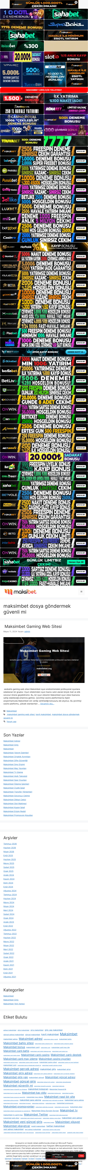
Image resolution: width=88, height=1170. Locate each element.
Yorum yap (11, 721)
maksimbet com (9, 1065)
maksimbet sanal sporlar (62, 1107)
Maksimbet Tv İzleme (13, 772)
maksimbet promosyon (65, 1103)
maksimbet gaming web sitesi (21, 714)
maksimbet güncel (36, 1077)
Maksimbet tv (69, 1110)
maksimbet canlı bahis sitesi (11, 1055)
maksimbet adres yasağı (51, 1039)
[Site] (44, 151)
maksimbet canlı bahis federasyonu (40, 1051)
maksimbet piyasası (25, 1103)
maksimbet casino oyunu (10, 1062)
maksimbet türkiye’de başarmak (58, 1115)
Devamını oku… (47, 704)
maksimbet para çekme (74, 1100)
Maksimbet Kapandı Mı (58, 1089)
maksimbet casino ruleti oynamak (28, 1062)
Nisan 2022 (8, 945)
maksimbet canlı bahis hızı (60, 1051)
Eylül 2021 (8, 973)
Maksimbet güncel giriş (19, 1081)
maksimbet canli (33, 1047)
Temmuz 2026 (10, 844)
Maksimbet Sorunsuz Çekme (16, 796)
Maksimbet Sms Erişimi (14, 764)
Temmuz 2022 (10, 934)
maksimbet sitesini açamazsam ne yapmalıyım (16, 1111)
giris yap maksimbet (54, 1030)
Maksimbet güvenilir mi (18, 1085)
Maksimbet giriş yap (15, 1077)
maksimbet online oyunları (11, 1100)
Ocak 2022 (8, 957)
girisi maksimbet (23, 1030)
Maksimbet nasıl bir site (59, 1096)
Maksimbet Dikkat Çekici (14, 800)
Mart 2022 (8, 949)
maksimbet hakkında (58, 1086)
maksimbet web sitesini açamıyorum (31, 1118)
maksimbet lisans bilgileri (42, 1132)
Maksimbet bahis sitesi (18, 1043)
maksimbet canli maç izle (60, 1047)
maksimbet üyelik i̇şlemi (58, 1132)
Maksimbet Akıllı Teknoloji (15, 776)
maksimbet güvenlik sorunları (42, 1086)
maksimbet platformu (38, 1103)
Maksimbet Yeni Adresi (14, 1004)
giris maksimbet (37, 1030)
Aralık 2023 (8, 922)
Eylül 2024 (8, 887)
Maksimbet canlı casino (35, 1054)
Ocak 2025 (8, 871)
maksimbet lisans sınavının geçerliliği (14, 1097)
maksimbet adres (10, 1039)
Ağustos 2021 (9, 977)
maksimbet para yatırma (30, 1100)
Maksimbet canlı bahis (16, 1050)
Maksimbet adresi (31, 1038)
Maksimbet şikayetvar (16, 1125)
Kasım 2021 (8, 965)
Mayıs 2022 (8, 941)
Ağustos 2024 (9, 891)
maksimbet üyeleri (49, 1122)
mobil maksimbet (38, 1126)
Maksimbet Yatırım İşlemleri (16, 753)
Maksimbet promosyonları (18, 1106)
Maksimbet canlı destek (66, 1054)
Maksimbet (12, 711)
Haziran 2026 (9, 848)
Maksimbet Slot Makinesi (14, 803)
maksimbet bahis (65, 1039)
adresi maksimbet (9, 1030)
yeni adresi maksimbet (13, 1129)
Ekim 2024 (8, 883)
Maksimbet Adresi (11, 741)
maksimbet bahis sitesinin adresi (63, 1043)
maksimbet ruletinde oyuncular (44, 1107)
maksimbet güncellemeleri (63, 1082)
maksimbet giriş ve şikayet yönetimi (64, 1073)
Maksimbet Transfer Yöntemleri (17, 792)
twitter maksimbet (55, 1126)
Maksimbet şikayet (67, 1122)
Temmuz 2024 (10, 895)
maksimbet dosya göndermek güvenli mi (29, 1065)
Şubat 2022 (8, 953)
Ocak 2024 (8, 918)
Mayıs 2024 (8, 902)
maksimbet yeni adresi (72, 1118)
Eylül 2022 (8, 926)
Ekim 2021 (8, 969)
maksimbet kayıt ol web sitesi (12, 1093)
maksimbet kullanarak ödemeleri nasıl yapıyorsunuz (18, 1132)
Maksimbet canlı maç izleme (20, 1058)
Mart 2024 (8, 910)
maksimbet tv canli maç (13, 1115)
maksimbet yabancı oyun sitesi (52, 1118)
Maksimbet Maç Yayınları (14, 768)
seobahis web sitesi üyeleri (75, 1132)
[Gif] (44, 246)
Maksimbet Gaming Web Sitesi (32, 626)
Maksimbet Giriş (10, 745)
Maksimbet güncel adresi (60, 1077)
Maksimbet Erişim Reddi (14, 811)
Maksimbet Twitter (36, 1114)
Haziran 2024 (9, 898)
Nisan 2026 (8, 852)
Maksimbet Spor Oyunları (15, 780)
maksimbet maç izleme (34, 1097)
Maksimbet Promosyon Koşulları (18, 815)
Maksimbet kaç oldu (34, 1092)
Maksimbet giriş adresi (18, 1073)
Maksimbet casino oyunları (55, 1058)
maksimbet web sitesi (11, 1118)
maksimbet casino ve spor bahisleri (68, 1062)
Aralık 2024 (8, 875)
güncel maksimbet (32, 1034)
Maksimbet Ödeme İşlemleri (16, 784)
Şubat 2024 (8, 914)
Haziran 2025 (9, 859)
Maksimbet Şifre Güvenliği (15, 760)
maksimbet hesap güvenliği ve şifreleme (15, 1089)
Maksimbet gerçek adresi (21, 1069)
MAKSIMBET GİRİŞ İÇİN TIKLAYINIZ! (44, 90)
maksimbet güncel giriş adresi (46, 1082)
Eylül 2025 (8, 855)
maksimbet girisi (64, 1069)
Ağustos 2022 (9, 930)
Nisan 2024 (8, 906)
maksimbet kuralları (68, 1093)
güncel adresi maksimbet (13, 1034)
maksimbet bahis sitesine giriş (44, 1043)
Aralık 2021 (8, 961)
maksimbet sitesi (76, 1107)
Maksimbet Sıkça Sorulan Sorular (45, 1111)
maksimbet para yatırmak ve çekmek (52, 1100)
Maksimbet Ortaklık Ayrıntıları (16, 757)
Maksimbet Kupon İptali (14, 807)
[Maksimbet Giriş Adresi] (20, 591)
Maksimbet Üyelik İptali (14, 788)
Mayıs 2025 (8, 863)
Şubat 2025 (8, 867)
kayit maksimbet (43, 714)
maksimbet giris (48, 1069)
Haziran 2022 (9, 938)
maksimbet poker (50, 1103)
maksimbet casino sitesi (48, 1062)
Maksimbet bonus (14, 1047)
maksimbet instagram (38, 1089)
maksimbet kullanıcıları (54, 1093)
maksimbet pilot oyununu (10, 1103)
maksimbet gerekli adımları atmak (52, 1065)
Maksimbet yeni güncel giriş (22, 1122)
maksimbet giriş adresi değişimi (43, 1073)
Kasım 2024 (8, 879)
